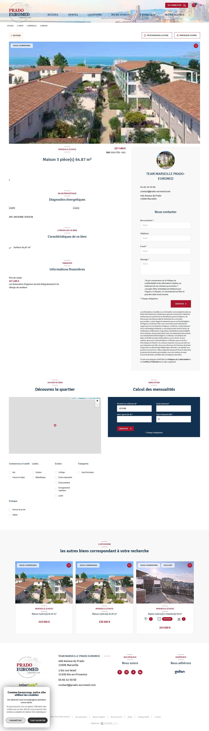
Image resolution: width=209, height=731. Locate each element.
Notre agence (175, 14)
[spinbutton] (173, 419)
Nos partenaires (81, 717)
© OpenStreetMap (94, 398)
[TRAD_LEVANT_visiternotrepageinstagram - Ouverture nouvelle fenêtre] (126, 672)
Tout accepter (37, 720)
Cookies (158, 717)
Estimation (147, 14)
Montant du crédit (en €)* (127, 404)
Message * (144, 259)
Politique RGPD (143, 717)
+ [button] (97, 400)
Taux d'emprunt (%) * (164, 414)
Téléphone (144, 233)
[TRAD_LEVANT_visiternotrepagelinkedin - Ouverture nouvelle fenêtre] (140, 672)
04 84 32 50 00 (147, 187)
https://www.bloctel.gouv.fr (167, 350)
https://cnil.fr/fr (146, 338)
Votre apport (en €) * (125, 414)
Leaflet (73, 398)
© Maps (82, 398)
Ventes (73, 14)
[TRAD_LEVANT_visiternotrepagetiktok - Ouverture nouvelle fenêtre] (133, 672)
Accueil (52, 14)
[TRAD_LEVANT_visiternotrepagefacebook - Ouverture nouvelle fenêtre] (119, 672)
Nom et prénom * (147, 220)
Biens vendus (120, 14)
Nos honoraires (116, 717)
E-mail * (143, 246)
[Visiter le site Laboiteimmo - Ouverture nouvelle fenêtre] (109, 723)
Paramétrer (16, 720)
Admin (130, 717)
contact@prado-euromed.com (155, 191)
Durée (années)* (162, 404)
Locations (95, 14)
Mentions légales (99, 717)
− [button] (97, 405)
